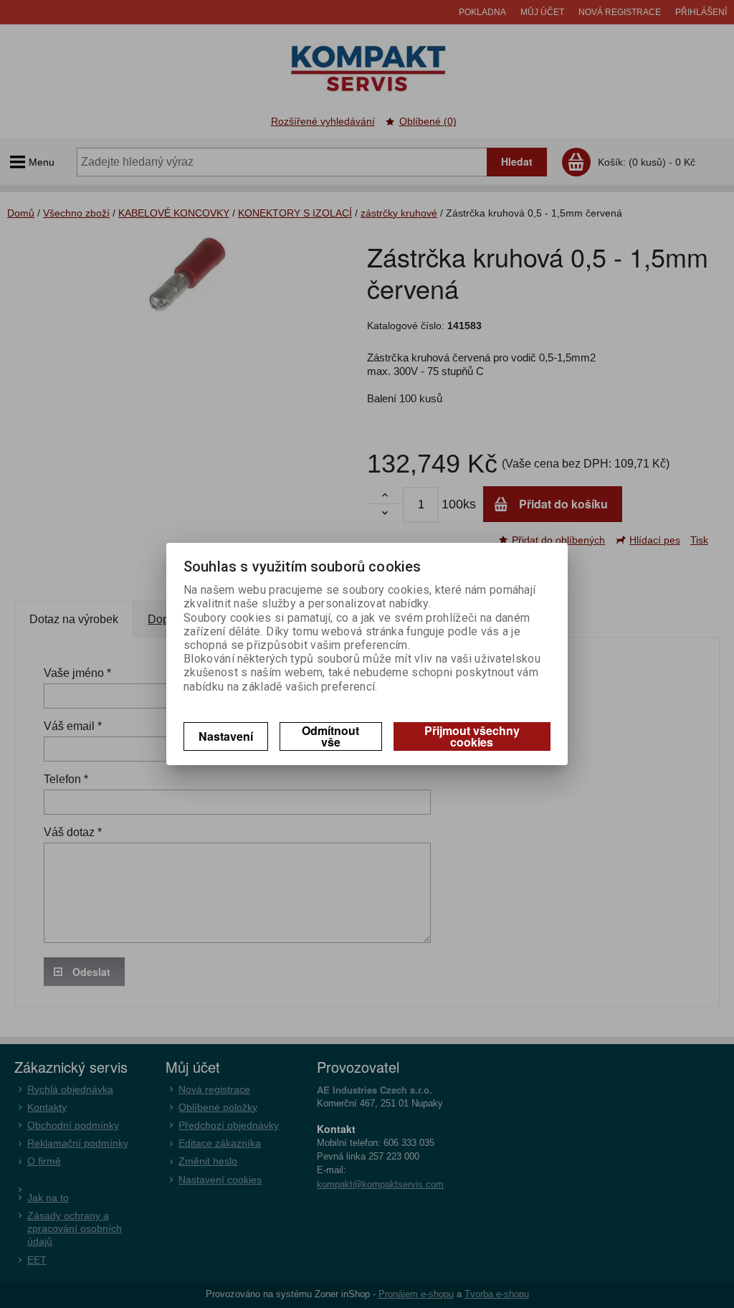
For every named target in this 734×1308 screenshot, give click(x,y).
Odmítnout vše (330, 736)
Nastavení (226, 736)
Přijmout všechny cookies (472, 736)
